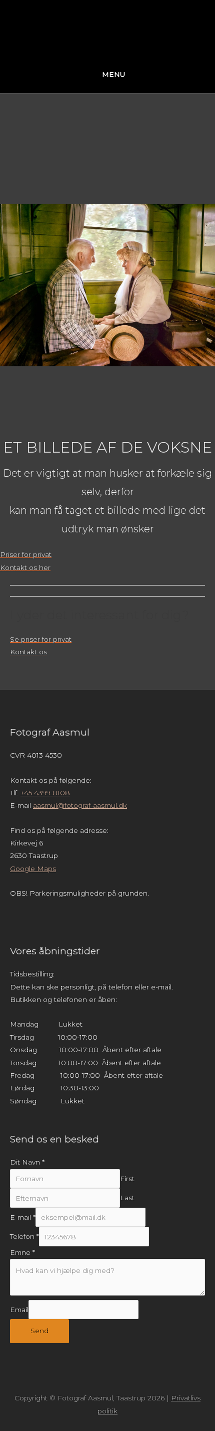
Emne (22, 1252)
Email (19, 1310)
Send (39, 1331)
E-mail (23, 1217)
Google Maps (33, 869)
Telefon (24, 1237)
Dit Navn (27, 1162)
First (127, 1179)
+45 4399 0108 (45, 793)
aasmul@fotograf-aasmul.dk (80, 805)
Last (127, 1198)
